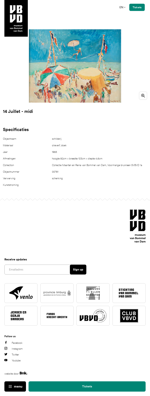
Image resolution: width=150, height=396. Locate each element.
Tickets (87, 386)
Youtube (16, 360)
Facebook (17, 342)
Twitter (15, 354)
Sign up (78, 269)
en (121, 7)
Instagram (17, 348)
